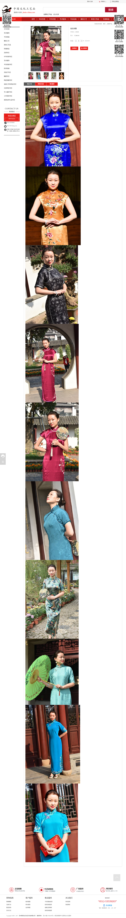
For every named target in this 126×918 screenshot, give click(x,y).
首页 (33, 19)
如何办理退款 (48, 910)
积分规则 (28, 904)
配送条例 (8, 907)
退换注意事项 (48, 907)
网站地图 (56, 915)
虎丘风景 (56, 14)
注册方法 (8, 904)
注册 (91, 1)
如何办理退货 (48, 904)
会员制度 (28, 907)
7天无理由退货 (48, 901)
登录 (88, 1)
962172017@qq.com (12, 126)
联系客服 (28, 901)
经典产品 (109, 24)
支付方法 (8, 910)
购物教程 (8, 901)
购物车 (103, 1)
